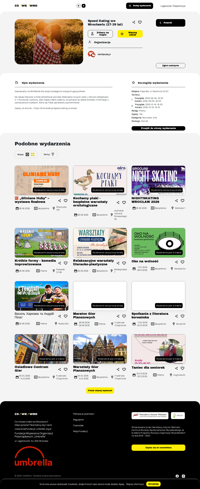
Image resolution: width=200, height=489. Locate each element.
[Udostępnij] (134, 22)
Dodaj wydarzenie (142, 6)
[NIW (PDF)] (150, 416)
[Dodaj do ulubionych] (140, 22)
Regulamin (78, 419)
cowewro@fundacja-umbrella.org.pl (33, 428)
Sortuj (47, 154)
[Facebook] (177, 476)
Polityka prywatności (83, 413)
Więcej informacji (135, 484)
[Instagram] (183, 476)
